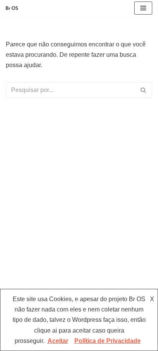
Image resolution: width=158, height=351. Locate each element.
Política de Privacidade (107, 341)
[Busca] (143, 90)
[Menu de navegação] (143, 8)
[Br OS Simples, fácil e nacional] (12, 8)
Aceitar (58, 341)
